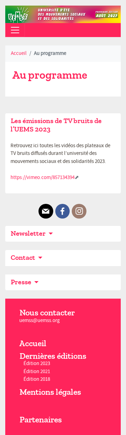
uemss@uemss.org (39, 320)
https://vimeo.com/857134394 (42, 177)
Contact (23, 258)
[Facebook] (62, 211)
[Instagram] (79, 211)
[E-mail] (45, 211)
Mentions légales (50, 392)
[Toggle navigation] (15, 30)
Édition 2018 (36, 379)
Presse (21, 282)
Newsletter (28, 233)
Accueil (19, 53)
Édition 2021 (36, 371)
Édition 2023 (36, 364)
